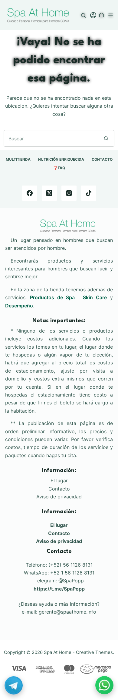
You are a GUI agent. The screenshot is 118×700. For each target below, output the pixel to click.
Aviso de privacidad (59, 497)
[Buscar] (83, 15)
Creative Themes (94, 652)
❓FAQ (59, 168)
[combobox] (51, 138)
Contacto (59, 489)
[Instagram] (69, 193)
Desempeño (19, 306)
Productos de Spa (52, 297)
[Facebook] (29, 193)
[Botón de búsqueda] (106, 138)
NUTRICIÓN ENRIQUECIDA (61, 159)
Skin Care (95, 297)
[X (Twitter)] (49, 193)
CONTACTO (102, 159)
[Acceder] (93, 15)
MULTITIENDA (18, 159)
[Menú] (110, 15)
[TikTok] (88, 193)
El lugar (59, 480)
